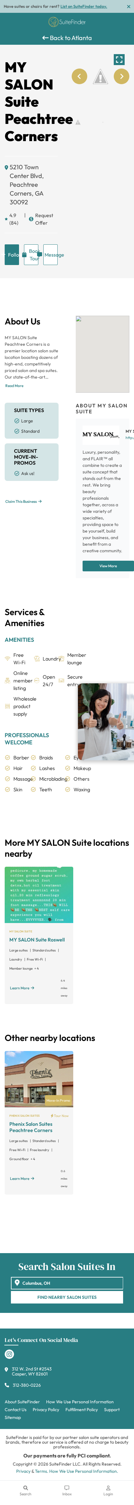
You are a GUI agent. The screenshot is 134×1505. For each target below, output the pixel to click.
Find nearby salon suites (67, 1297)
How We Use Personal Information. (83, 1471)
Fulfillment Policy (81, 1409)
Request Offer (44, 219)
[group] (100, 76)
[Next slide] (121, 76)
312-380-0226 (27, 1385)
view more (108, 566)
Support (112, 1409)
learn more (19, 988)
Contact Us (15, 1409)
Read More (14, 385)
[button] (78, 122)
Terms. (41, 1471)
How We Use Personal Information (80, 1402)
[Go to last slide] (79, 76)
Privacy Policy (46, 1409)
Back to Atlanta (70, 38)
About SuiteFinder (22, 1402)
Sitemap (13, 1417)
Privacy (23, 1471)
